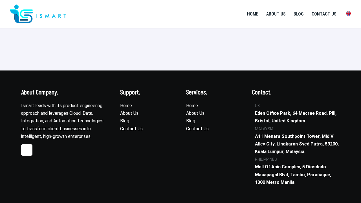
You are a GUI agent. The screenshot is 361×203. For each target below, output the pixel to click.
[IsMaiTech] (38, 14)
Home (252, 14)
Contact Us (324, 14)
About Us (276, 14)
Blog (299, 14)
